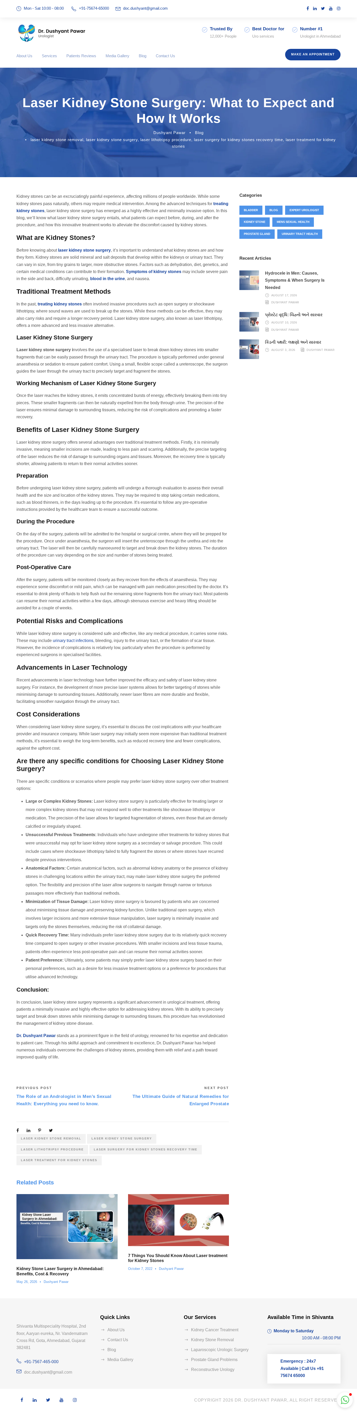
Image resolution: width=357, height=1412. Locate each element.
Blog (142, 56)
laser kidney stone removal (57, 139)
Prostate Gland (257, 233)
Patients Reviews (81, 56)
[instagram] (339, 8)
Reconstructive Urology (212, 1369)
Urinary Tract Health (300, 233)
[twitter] (323, 8)
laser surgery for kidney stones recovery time (238, 139)
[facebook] (308, 8)
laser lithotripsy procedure (165, 139)
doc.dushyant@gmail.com (145, 8)
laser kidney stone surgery (112, 139)
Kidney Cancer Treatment (214, 1330)
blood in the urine (107, 278)
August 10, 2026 (284, 322)
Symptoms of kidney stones (153, 271)
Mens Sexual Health (293, 221)
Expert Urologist (304, 210)
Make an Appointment (313, 54)
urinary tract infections (73, 640)
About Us (24, 56)
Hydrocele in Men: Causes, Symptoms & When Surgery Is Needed (295, 280)
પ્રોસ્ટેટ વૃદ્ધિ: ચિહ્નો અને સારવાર (294, 315)
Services (49, 56)
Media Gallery (117, 56)
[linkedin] (315, 8)
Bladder (251, 210)
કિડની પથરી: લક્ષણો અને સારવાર (293, 342)
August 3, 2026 (283, 349)
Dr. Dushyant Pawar (36, 1035)
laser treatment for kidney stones (59, 1160)
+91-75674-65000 (94, 8)
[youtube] (331, 8)
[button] (345, 1400)
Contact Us (165, 56)
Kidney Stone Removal (212, 1340)
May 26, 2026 (26, 1282)
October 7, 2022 (140, 1269)
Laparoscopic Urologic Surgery (220, 1349)
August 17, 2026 (284, 295)
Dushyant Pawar (169, 132)
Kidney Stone (254, 221)
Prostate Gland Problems (214, 1359)
